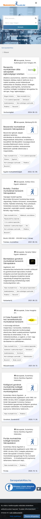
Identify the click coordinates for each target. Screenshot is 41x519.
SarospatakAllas (7, 48)
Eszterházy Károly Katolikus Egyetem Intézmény (23, 378)
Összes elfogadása (32, 516)
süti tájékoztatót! (16, 513)
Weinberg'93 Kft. (31, 122)
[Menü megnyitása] (36, 3)
